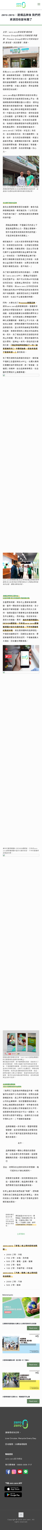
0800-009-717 (24, 1464)
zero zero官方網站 (13, 1459)
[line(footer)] (26, 1474)
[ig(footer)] (14, 1474)
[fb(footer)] (8, 1474)
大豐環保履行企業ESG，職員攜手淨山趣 (16, 1397)
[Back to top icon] (21, 1514)
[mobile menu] (39, 4)
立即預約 (21, 1234)
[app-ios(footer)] (14, 1491)
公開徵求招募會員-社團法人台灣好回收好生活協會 (19, 1323)
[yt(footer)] (20, 1474)
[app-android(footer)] (14, 1497)
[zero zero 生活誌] (21, 4)
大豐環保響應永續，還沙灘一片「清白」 (16, 1360)
